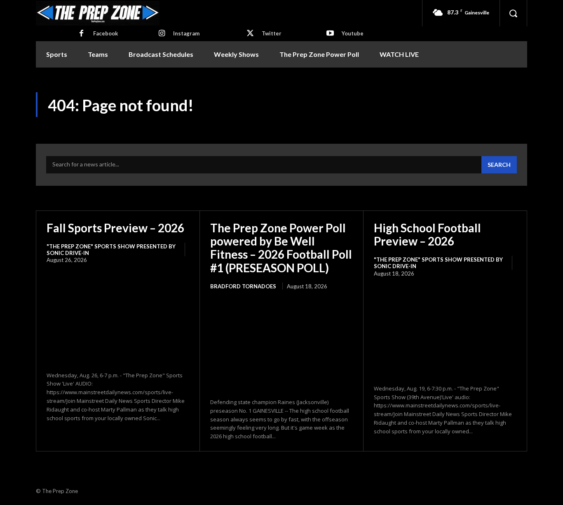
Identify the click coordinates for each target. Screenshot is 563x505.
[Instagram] (161, 33)
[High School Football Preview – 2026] (445, 331)
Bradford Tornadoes (243, 286)
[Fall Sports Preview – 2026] (118, 318)
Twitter (272, 33)
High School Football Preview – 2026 (427, 234)
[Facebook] (81, 33)
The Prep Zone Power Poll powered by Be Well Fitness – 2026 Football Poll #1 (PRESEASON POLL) (281, 248)
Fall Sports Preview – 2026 (115, 228)
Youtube (353, 33)
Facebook (105, 33)
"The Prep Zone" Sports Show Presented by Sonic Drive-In (111, 249)
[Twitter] (250, 33)
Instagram (186, 33)
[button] (513, 13)
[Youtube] (330, 33)
